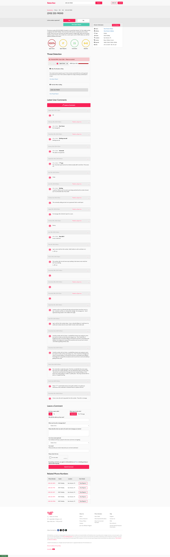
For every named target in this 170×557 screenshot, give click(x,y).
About (81, 516)
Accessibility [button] (49, 549)
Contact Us (112, 518)
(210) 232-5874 (51, 483)
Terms (76, 462)
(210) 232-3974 (51, 496)
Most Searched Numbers (100, 518)
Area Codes (97, 516)
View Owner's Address (109, 31)
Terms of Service (84, 518)
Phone (55, 10)
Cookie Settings (3, 555)
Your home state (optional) (55, 438)
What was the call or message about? (57, 423)
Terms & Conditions (53, 539)
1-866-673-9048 (53, 516)
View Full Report (116, 25)
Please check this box (53, 454)
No (83, 20)
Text (81, 414)
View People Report (54, 93)
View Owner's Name (108, 28)
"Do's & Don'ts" (118, 538)
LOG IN (120, 3)
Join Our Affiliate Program (86, 525)
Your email (51, 446)
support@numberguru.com (55, 519)
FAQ (111, 521)
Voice (73, 414)
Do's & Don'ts (113, 523)
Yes (69, 20)
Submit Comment (68, 467)
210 (59, 10)
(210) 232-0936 (51, 501)
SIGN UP (114, 3)
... (88, 110)
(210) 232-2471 (51, 492)
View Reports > (83, 483)
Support (112, 516)
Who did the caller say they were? (56, 417)
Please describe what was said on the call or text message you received (65, 428)
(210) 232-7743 (51, 487)
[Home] (51, 3)
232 (63, 10)
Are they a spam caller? (54, 411)
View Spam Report (76, 24)
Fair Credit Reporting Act (68, 536)
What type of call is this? (75, 411)
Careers (81, 523)
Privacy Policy (83, 521)
